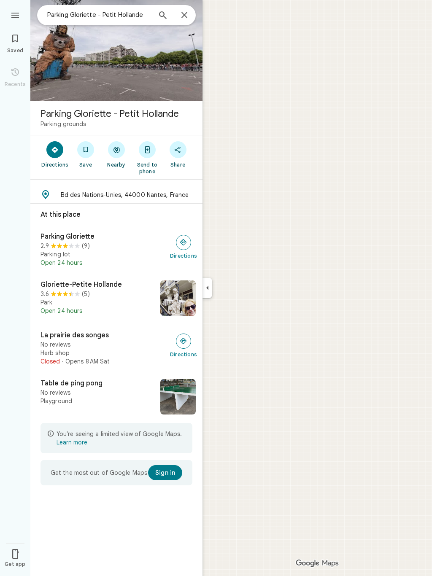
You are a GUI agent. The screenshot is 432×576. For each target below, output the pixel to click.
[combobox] (99, 15)
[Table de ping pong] (116, 397)
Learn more (72, 442)
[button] (116, 194)
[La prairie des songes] (116, 348)
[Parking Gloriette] (116, 250)
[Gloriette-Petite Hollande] (116, 299)
